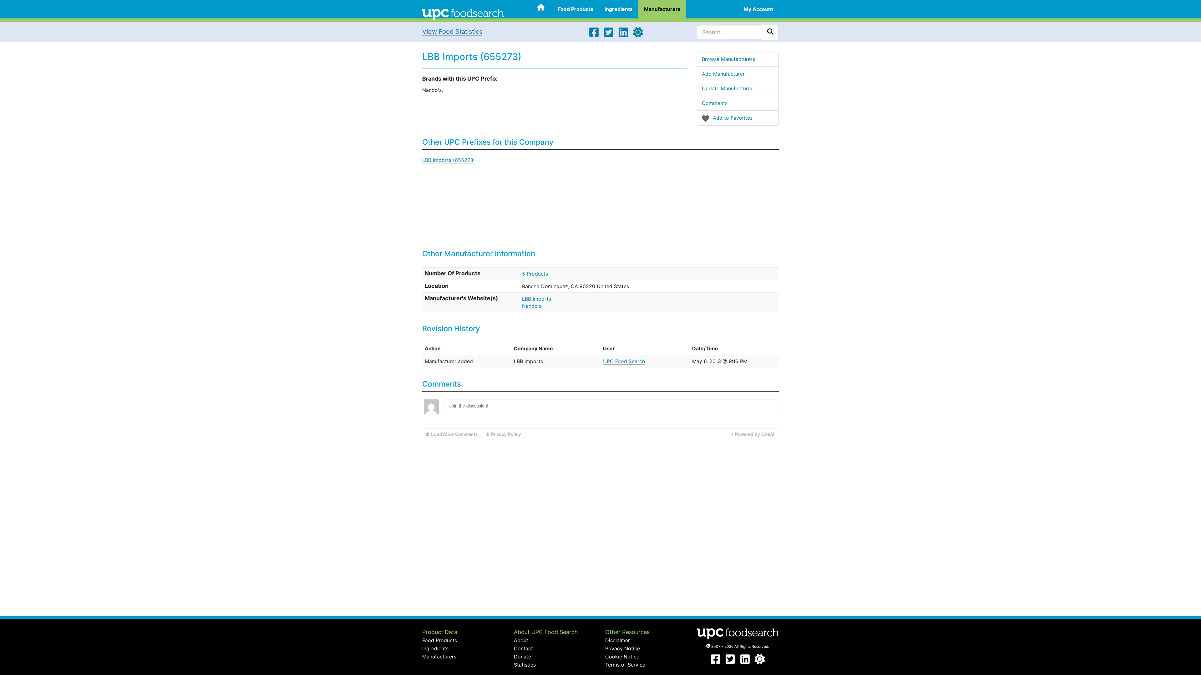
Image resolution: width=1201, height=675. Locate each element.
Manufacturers (662, 9)
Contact (523, 648)
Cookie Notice (622, 656)
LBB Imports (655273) (448, 160)
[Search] (770, 32)
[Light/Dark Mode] (638, 35)
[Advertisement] (677, 199)
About (521, 640)
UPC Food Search (624, 361)
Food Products (575, 9)
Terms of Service (625, 665)
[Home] (463, 14)
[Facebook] (594, 35)
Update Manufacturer (727, 88)
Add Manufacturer (723, 74)
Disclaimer (617, 640)
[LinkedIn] (623, 35)
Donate (522, 656)
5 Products (535, 274)
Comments (714, 103)
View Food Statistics (452, 31)
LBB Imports (536, 299)
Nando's (531, 306)
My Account (758, 9)
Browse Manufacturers (728, 59)
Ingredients (619, 9)
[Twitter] (608, 35)
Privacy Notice (622, 648)
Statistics (525, 665)
